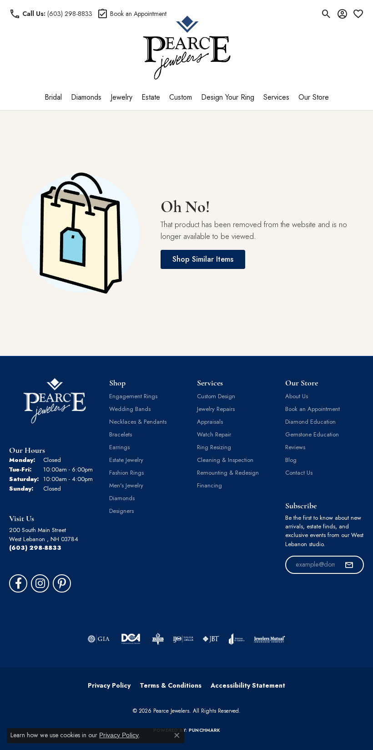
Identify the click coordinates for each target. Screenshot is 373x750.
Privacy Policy (109, 685)
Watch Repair (214, 434)
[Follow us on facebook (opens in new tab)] (18, 583)
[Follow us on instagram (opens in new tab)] (40, 583)
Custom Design (216, 396)
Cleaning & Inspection (225, 460)
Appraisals (210, 421)
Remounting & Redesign (228, 472)
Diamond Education (310, 421)
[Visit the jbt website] (211, 639)
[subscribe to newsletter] (349, 565)
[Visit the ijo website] (183, 639)
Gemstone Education (312, 434)
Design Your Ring (227, 97)
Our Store (313, 97)
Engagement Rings (133, 396)
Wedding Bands (130, 409)
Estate (150, 97)
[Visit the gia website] (99, 639)
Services (276, 97)
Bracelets (120, 434)
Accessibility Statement (248, 685)
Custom (180, 97)
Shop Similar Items (202, 259)
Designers (121, 511)
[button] (326, 14)
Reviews (295, 447)
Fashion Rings (126, 472)
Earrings (119, 447)
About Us (296, 396)
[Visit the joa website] (237, 639)
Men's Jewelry (126, 485)
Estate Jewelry (126, 460)
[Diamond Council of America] (131, 639)
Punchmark (204, 730)
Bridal (53, 97)
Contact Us (299, 472)
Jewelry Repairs (216, 409)
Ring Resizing (214, 447)
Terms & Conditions (171, 685)
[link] (50, 14)
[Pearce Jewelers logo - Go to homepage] (187, 47)
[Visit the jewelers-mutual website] (269, 639)
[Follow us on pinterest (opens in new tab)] (62, 583)
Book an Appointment (312, 409)
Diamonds (86, 97)
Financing (209, 485)
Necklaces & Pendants (137, 421)
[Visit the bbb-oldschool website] (157, 639)
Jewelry (121, 97)
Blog (291, 460)
